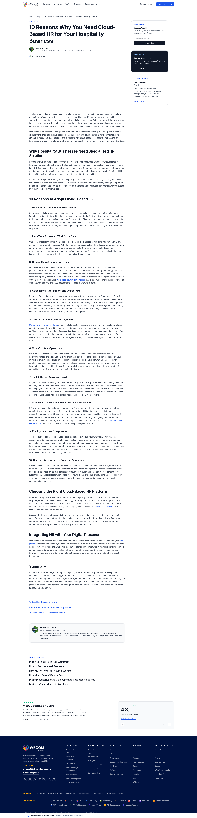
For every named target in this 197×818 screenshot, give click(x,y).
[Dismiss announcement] (169, 815)
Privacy (133, 813)
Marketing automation (96, 769)
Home (31, 17)
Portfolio (68, 4)
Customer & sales (164, 746)
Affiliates (136, 782)
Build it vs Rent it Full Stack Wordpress (49, 661)
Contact (143, 4)
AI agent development (96, 750)
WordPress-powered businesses (70, 280)
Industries (58, 4)
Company (137, 746)
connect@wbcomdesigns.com (37, 769)
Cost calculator (70, 793)
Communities (114, 758)
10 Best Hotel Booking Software (43, 602)
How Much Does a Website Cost (46, 675)
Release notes (99, 793)
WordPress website (105, 506)
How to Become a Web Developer (47, 666)
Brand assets (112, 793)
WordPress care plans (163, 770)
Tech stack (137, 770)
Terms (140, 813)
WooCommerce (71, 775)
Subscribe (149, 43)
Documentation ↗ (84, 793)
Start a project (165, 4)
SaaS (112, 750)
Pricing (157, 758)
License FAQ (169, 813)
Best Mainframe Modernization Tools (48, 684)
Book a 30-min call (162, 754)
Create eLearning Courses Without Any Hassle (50, 607)
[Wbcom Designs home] (30, 4)
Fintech (113, 770)
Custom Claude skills (95, 765)
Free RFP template (55, 793)
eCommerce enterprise (118, 754)
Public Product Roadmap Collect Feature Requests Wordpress (62, 679)
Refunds (148, 813)
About (99, 4)
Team (135, 754)
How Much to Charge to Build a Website (50, 670)
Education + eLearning (118, 762)
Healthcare (114, 766)
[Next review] (169, 724)
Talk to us (138, 68)
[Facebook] (44, 779)
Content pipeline (94, 773)
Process (136, 758)
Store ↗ (122, 793)
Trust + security (138, 762)
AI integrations (93, 761)
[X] (35, 779)
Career (135, 766)
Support (158, 766)
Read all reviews (128, 718)
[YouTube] (39, 779)
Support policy (158, 813)
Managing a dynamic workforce (43, 325)
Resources (89, 4)
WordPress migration (73, 779)
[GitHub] (25, 779)
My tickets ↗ (159, 774)
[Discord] (54, 779)
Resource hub (40, 793)
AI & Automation (96, 746)
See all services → (72, 783)
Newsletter (159, 778)
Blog (38, 17)
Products (78, 4)
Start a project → (31, 773)
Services (47, 4)
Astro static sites (71, 764)
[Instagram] (49, 779)
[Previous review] (122, 724)
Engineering (71, 746)
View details (139, 101)
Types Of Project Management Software (47, 613)
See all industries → (117, 774)
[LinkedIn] (30, 779)
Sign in (151, 4)
